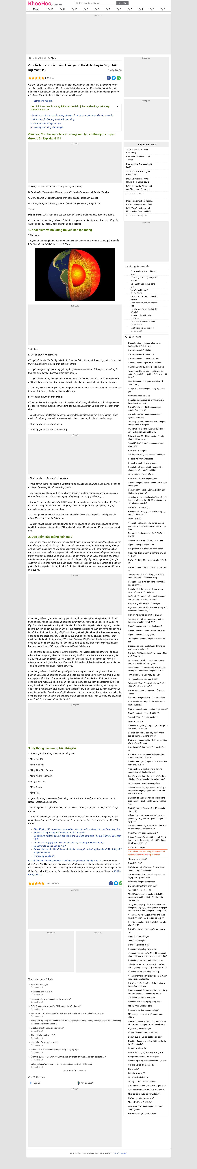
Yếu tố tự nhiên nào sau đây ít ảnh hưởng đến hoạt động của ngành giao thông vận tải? (147, 966)
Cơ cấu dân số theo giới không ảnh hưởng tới (146, 748)
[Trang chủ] (45, 3)
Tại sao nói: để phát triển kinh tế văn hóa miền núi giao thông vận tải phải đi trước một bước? (147, 374)
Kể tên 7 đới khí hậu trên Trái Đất (142, 1033)
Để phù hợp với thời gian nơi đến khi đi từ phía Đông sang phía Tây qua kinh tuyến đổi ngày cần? (147, 818)
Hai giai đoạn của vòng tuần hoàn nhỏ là (145, 549)
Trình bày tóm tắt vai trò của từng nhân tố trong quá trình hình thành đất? (146, 620)
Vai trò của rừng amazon (139, 396)
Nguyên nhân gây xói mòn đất (141, 544)
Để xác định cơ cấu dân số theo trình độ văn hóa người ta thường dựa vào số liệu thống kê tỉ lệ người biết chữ (147, 840)
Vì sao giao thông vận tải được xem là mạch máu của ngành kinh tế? (147, 977)
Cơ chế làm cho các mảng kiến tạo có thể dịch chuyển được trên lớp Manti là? (65, 861)
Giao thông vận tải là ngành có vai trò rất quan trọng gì (145, 382)
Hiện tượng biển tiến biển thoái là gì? (144, 603)
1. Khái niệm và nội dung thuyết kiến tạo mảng (52, 119)
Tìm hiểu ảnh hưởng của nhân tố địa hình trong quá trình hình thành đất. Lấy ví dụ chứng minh (146, 897)
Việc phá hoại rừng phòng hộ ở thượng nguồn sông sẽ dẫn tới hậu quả (145, 770)
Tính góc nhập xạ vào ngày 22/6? (142, 679)
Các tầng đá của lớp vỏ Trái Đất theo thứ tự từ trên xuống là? (147, 1042)
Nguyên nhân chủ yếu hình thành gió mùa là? (148, 709)
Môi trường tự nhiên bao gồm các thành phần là (145, 1015)
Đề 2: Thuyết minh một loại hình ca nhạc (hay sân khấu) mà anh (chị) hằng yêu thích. (138, 210)
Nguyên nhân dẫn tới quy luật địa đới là (145, 626)
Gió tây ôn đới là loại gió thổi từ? (142, 1081)
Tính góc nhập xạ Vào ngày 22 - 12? (144, 675)
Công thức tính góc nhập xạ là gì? (50, 846)
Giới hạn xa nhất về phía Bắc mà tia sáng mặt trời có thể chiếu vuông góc (146, 662)
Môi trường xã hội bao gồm (142, 328)
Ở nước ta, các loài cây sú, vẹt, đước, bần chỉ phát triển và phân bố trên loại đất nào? (147, 777)
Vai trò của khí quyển (140, 290)
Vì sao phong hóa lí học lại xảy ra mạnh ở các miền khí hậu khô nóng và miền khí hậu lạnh (147, 526)
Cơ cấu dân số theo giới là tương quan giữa (147, 1085)
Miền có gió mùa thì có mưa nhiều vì (144, 1094)
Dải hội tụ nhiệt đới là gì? (139, 507)
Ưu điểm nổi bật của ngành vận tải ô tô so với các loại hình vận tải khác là (146, 430)
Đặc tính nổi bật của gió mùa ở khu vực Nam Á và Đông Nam (148, 654)
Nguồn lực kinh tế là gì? (138, 936)
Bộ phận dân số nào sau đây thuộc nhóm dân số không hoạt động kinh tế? (146, 734)
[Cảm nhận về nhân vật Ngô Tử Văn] (127, 158)
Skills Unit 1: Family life (136, 215)
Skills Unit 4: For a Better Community (137, 151)
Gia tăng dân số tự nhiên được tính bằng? (146, 454)
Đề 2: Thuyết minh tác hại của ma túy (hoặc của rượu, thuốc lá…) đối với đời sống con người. (139, 203)
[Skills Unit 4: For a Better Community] (127, 150)
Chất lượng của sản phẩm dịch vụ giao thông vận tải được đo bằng (147, 741)
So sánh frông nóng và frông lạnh (143, 285)
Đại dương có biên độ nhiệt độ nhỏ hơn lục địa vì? (146, 692)
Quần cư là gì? (134, 519)
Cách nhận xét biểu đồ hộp (139, 350)
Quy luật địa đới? (135, 721)
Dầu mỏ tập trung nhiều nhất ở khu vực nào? (147, 1061)
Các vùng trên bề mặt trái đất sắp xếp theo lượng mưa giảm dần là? (146, 876)
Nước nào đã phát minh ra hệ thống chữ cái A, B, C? (147, 554)
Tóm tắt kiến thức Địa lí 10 (139, 890)
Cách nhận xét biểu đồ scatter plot (144, 304)
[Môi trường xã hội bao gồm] (127, 329)
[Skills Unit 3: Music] (127, 195)
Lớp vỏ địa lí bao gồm (137, 1048)
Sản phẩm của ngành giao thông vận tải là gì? (146, 390)
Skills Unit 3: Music (134, 193)
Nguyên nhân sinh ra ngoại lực (141, 634)
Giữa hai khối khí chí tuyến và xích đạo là (146, 1090)
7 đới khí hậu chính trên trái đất (141, 997)
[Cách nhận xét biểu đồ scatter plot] (127, 304)
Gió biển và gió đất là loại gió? (141, 1065)
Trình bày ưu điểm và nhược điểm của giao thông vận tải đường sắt (147, 423)
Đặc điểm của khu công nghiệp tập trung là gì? (146, 930)
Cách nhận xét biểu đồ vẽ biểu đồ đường (144, 298)
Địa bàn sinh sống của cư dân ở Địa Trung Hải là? (146, 534)
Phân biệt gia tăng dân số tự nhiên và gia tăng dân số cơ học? (145, 401)
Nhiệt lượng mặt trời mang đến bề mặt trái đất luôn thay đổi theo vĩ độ (146, 868)
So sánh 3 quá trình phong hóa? (142, 463)
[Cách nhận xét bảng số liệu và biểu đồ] (127, 279)
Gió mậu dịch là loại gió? (138, 1077)
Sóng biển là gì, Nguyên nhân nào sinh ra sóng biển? (146, 444)
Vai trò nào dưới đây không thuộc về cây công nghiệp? (145, 1108)
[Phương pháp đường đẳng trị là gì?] (127, 165)
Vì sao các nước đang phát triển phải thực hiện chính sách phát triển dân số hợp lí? (146, 916)
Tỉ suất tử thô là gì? (136, 940)
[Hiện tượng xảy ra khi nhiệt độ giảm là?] (127, 310)
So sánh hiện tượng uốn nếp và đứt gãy (145, 540)
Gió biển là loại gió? (136, 1073)
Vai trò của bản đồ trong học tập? (142, 478)
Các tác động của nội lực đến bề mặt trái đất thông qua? (147, 484)
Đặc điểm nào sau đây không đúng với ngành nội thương (145, 416)
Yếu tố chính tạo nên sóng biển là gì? (144, 972)
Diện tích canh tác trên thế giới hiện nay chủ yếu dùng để (147, 923)
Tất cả (35, 9)
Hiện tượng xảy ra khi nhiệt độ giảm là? (144, 310)
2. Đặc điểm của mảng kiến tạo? (46, 123)
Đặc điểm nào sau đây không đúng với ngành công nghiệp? (145, 408)
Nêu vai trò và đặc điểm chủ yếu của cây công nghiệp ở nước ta (146, 437)
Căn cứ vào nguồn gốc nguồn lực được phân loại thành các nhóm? (148, 727)
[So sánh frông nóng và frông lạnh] (127, 285)
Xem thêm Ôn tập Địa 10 (75, 1071)
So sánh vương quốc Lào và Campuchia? (146, 697)
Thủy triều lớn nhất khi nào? (143, 321)
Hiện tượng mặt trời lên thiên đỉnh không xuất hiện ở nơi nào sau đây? (148, 609)
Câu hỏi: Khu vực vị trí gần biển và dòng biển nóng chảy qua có (147, 763)
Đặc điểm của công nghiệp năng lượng (145, 1001)
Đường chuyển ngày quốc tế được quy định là (147, 569)
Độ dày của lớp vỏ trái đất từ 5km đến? (145, 1037)
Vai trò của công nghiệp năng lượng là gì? (146, 1052)
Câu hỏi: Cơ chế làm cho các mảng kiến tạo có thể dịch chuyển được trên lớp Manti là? (72, 115)
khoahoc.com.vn (29, 58)
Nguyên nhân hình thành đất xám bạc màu (146, 630)
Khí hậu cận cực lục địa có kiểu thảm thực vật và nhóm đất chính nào (146, 756)
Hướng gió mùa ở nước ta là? (141, 1098)
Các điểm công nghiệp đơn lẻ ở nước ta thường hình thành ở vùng (145, 344)
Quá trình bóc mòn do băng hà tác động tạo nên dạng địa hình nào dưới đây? (147, 597)
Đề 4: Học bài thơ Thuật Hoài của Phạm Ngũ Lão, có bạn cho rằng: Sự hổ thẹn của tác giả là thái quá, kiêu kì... (139, 188)
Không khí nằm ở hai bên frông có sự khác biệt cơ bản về (147, 583)
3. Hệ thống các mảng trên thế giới (47, 127)
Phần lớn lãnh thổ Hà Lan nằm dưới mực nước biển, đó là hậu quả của (146, 590)
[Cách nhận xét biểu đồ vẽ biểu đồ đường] (127, 298)
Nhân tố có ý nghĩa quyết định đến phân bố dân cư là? (59, 832)
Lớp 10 (38, 58)
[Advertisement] (98, 35)
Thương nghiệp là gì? (44, 856)
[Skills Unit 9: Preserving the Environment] (127, 173)
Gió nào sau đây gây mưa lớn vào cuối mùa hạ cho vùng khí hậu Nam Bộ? (69, 842)
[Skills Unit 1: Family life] (127, 217)
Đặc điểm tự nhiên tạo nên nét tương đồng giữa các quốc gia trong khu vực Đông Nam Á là (77, 829)
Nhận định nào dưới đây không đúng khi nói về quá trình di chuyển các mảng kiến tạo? (147, 1023)
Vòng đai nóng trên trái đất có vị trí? (143, 1056)
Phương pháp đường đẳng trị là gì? (139, 165)
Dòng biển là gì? (135, 863)
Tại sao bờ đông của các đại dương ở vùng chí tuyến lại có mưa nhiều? (147, 684)
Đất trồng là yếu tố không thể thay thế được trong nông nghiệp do (147, 984)
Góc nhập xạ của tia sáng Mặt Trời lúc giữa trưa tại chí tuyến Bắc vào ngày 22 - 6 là (147, 669)
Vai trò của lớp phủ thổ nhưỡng (141, 882)
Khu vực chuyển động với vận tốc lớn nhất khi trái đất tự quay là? (146, 491)
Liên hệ (116, 1153)
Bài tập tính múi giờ (43, 101)
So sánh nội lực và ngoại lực (140, 459)
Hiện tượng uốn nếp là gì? (139, 1028)
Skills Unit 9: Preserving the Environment (138, 173)
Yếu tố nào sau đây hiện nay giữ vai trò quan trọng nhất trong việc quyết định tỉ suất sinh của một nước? (147, 790)
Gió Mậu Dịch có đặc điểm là (140, 474)
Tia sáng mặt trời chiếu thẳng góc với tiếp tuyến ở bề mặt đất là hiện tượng (146, 576)
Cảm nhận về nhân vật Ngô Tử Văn (138, 158)
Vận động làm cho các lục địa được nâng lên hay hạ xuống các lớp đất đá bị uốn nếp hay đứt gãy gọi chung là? (147, 500)
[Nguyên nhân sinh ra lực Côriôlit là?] (127, 316)
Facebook (123, 1153)
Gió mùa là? (133, 1069)
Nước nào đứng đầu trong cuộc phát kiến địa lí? (147, 561)
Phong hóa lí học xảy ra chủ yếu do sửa (145, 960)
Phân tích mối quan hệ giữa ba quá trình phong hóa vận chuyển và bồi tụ (145, 468)
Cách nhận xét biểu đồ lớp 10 (141, 354)
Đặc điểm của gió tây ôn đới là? (142, 1113)
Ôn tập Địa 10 (50, 58)
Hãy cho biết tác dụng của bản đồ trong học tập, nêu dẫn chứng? (147, 513)
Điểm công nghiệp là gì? (138, 945)
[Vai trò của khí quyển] (127, 291)
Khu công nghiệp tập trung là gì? (142, 949)
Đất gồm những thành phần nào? (142, 886)
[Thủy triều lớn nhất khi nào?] (127, 323)
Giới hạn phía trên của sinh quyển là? (144, 783)
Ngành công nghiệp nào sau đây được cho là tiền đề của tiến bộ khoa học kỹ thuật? (147, 991)
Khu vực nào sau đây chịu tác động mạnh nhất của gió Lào (146, 703)
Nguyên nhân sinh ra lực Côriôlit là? (141, 316)
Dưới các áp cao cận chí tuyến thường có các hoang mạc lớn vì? (146, 647)
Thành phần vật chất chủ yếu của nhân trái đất (146, 640)
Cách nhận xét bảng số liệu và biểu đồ (144, 279)
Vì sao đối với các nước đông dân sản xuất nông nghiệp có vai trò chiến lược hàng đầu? (147, 954)
